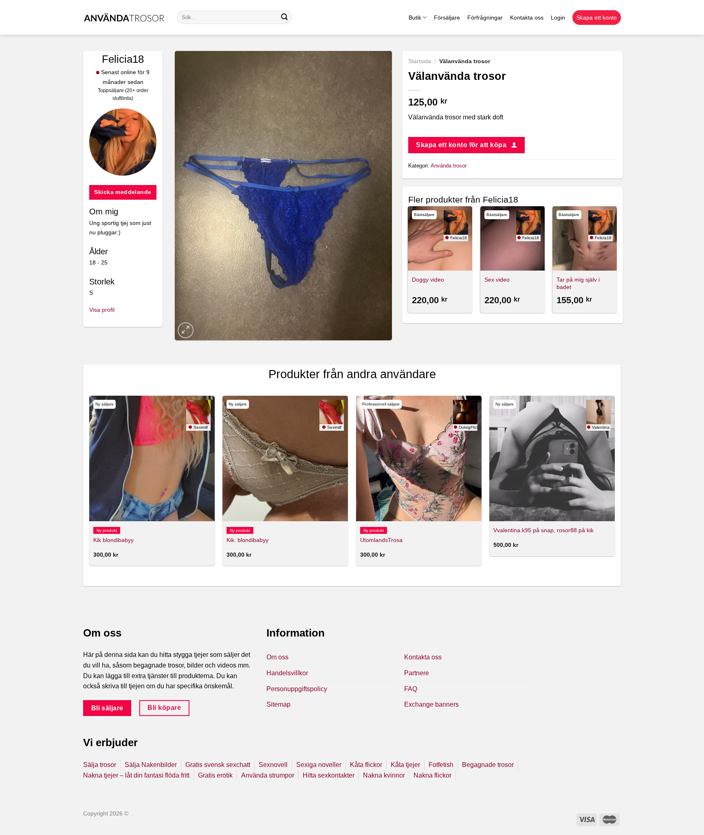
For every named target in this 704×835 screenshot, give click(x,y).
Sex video (497, 279)
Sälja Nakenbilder (151, 764)
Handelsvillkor (287, 673)
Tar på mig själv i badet (578, 283)
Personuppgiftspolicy (296, 688)
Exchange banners (431, 704)
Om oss (277, 657)
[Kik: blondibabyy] (285, 458)
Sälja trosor (99, 764)
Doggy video (428, 279)
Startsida (419, 61)
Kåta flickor (366, 764)
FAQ (410, 688)
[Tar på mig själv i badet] (584, 238)
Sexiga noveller (318, 764)
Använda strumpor (267, 775)
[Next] (616, 260)
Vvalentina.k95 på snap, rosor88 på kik (543, 530)
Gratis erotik (215, 775)
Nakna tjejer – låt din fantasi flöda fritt (136, 775)
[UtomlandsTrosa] (419, 458)
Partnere (416, 673)
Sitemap (278, 704)
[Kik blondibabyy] (152, 458)
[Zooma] (186, 330)
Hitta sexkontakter (328, 775)
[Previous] (409, 260)
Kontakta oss (526, 17)
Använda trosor (448, 166)
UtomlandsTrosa (381, 540)
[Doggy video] (440, 238)
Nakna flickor (432, 775)
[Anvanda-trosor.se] (124, 17)
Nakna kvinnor (384, 775)
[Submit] (284, 17)
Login (558, 17)
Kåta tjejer (405, 764)
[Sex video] (512, 238)
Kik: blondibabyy (247, 540)
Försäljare (447, 17)
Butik (415, 17)
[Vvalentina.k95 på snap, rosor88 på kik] (552, 458)
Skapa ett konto (596, 17)
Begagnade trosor (488, 764)
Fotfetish (441, 764)
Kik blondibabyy (113, 540)
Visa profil (101, 309)
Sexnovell (273, 764)
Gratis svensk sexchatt (217, 764)
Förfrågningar (485, 17)
